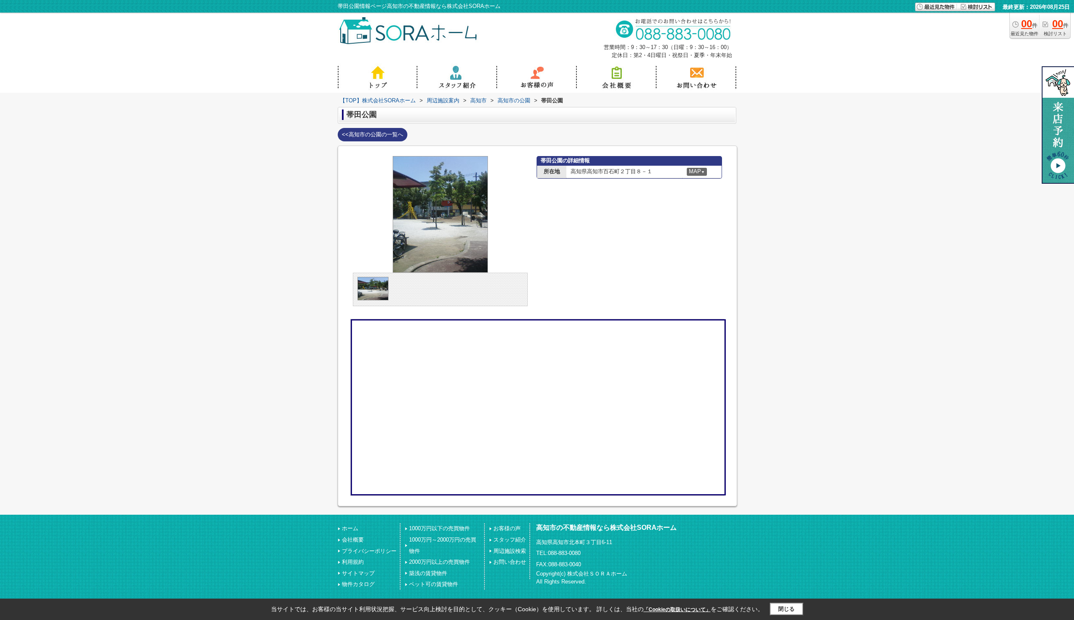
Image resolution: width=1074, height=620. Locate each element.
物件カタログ (358, 584)
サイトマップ (358, 573)
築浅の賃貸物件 (428, 573)
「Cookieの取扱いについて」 (677, 609)
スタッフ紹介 (509, 540)
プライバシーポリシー (369, 551)
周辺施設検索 (509, 551)
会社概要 (353, 540)
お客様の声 (507, 528)
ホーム (350, 528)
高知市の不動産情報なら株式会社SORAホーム (606, 527)
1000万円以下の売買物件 (439, 528)
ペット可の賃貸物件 (433, 584)
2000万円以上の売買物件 (439, 562)
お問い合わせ (509, 562)
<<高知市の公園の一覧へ (372, 134)
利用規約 (353, 562)
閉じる (786, 609)
